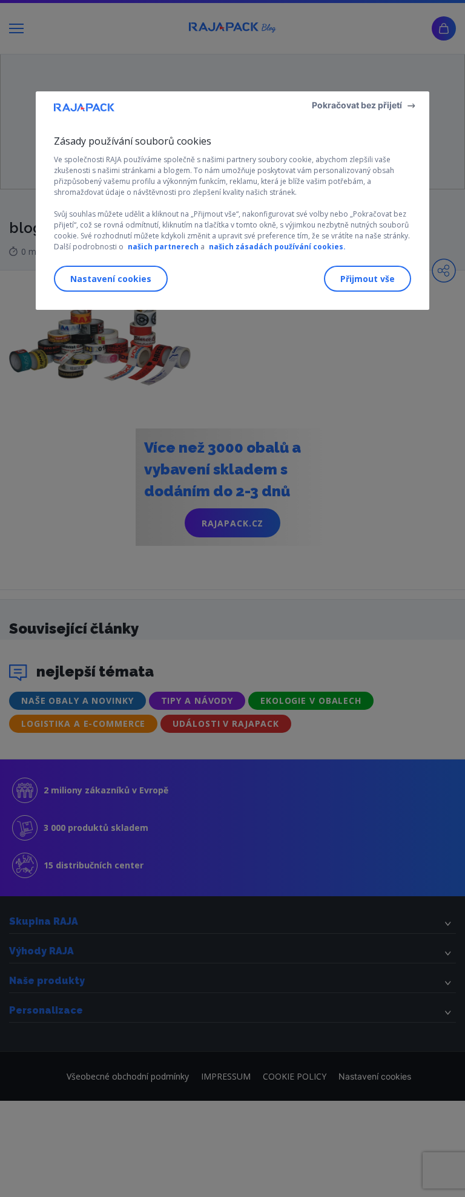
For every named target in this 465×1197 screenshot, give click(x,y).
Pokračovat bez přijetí (357, 105)
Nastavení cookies (110, 278)
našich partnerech (163, 246)
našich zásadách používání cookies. (277, 246)
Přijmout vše (367, 278)
